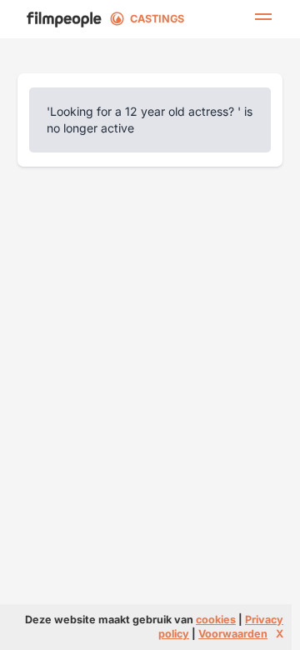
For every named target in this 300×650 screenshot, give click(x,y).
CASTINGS (157, 18)
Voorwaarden (233, 634)
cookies (216, 619)
